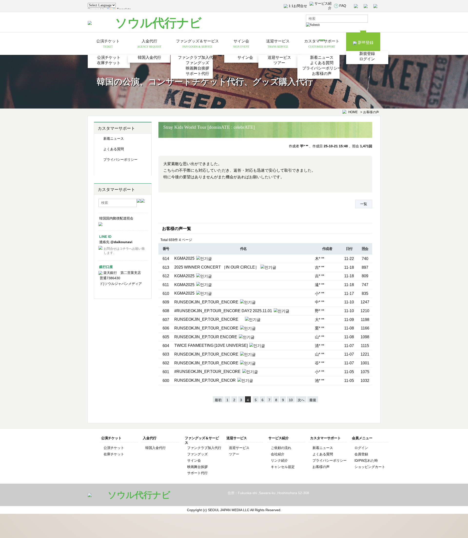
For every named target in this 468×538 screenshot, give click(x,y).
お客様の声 (322, 73)
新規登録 (367, 53)
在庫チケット (108, 63)
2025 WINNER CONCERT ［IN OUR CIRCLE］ (217, 267)
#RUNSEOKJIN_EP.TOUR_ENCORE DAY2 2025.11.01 (223, 311)
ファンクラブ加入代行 (197, 57)
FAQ (342, 6)
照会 (365, 249)
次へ (301, 400)
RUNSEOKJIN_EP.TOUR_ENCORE (206, 302)
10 (291, 400)
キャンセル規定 (283, 467)
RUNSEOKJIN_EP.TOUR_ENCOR (205, 380)
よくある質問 (321, 63)
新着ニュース (321, 57)
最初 (218, 400)
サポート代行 (197, 73)
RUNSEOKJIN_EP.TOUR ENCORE (206, 337)
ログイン (367, 59)
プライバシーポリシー (321, 68)
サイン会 (245, 57)
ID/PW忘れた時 (366, 460)
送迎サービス (279, 57)
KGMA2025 (184, 258)
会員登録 (361, 454)
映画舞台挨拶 (197, 68)
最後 (312, 400)
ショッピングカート (369, 467)
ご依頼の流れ (281, 448)
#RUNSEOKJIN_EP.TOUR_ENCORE (208, 371)
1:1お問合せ (298, 6)
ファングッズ (197, 63)
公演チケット (108, 57)
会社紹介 (277, 454)
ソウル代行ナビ (158, 23)
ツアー (279, 63)
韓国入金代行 (149, 57)
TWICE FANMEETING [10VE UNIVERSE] (211, 345)
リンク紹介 (279, 460)
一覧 (363, 204)
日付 (349, 249)
